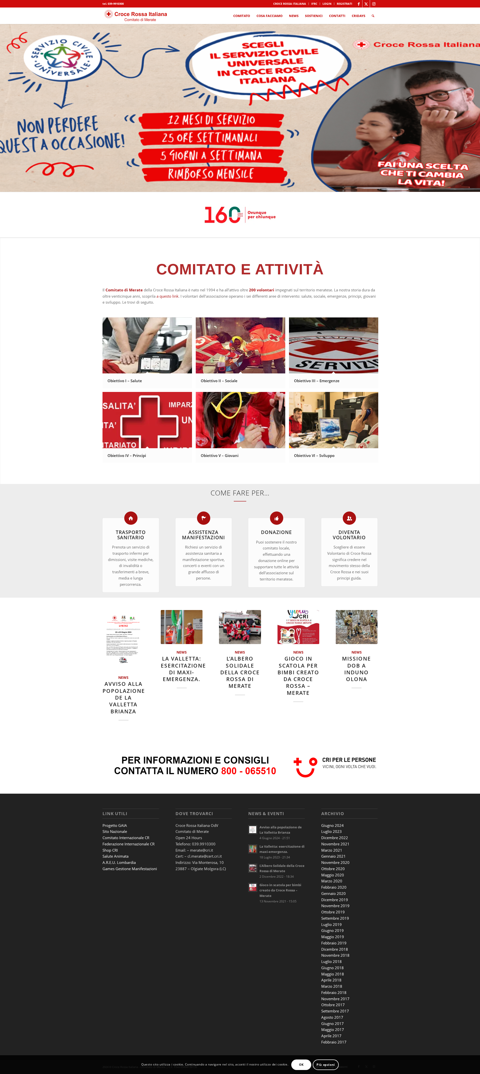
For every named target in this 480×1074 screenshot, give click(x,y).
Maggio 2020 (332, 856)
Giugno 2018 (332, 949)
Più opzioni (325, 1064)
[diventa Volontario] (349, 518)
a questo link (167, 296)
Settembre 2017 (335, 992)
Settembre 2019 (335, 899)
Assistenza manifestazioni (203, 535)
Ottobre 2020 (333, 850)
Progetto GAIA (114, 806)
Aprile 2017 (331, 1017)
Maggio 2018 (332, 955)
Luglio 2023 (331, 812)
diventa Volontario (349, 535)
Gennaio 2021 (333, 837)
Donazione (276, 532)
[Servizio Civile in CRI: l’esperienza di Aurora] (123, 627)
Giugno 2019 (332, 911)
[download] (136, 16)
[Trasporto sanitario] (131, 518)
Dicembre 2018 (334, 930)
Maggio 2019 (332, 918)
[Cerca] (373, 16)
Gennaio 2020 (333, 874)
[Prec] (4, 108)
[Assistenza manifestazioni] (203, 518)
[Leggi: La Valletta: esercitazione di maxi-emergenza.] (252, 830)
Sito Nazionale (114, 812)
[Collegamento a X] (366, 4)
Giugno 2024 (332, 806)
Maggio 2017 (332, 1010)
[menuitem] (290, 4)
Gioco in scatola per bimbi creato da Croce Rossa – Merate (280, 871)
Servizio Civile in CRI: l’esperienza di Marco (182, 669)
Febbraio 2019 (333, 924)
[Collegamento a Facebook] (358, 4)
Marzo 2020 (331, 862)
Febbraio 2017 (333, 1023)
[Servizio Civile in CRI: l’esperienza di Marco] (181, 627)
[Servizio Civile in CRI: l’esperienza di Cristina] (240, 627)
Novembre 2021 (335, 825)
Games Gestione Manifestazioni (129, 850)
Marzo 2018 (331, 967)
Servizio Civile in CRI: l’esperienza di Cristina (240, 669)
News (167, 652)
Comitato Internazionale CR (125, 819)
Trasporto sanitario (131, 535)
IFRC (314, 4)
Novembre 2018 (335, 936)
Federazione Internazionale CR (128, 825)
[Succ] (475, 108)
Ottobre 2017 (333, 986)
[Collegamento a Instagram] (374, 4)
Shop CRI (110, 831)
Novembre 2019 (335, 887)
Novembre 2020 (335, 843)
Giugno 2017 (332, 1004)
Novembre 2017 (335, 980)
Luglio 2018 (331, 942)
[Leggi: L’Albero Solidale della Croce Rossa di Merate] (252, 849)
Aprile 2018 (331, 961)
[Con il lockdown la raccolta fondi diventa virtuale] (298, 627)
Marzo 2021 (331, 831)
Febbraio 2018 (333, 973)
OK (301, 1064)
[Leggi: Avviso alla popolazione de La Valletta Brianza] (252, 811)
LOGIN (327, 4)
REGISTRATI (344, 4)
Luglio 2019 (331, 905)
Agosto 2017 (332, 998)
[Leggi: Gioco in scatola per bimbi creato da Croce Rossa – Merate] (252, 868)
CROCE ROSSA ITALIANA (289, 4)
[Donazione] (276, 518)
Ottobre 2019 (333, 893)
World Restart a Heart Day (356, 665)
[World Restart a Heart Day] (357, 627)
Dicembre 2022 (334, 819)
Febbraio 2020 (333, 868)
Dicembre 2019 (334, 881)
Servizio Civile (130, 652)
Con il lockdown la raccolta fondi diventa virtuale (298, 675)
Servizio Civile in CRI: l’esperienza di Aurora (123, 669)
